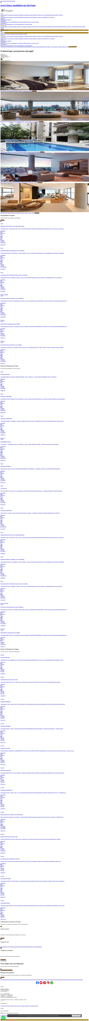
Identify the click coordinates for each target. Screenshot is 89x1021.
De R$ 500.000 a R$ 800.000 (26, 946)
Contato (2, 29)
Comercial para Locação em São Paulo (27, 979)
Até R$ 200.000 (4, 946)
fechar (2, 32)
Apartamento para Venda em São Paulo (10, 979)
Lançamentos (3, 23)
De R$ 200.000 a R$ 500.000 (13, 946)
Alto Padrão (3, 20)
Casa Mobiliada (47, 15)
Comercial (61, 15)
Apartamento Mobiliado (18, 15)
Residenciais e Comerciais (6, 19)
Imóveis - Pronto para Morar (26, 24)
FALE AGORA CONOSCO (7, 970)
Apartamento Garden (28, 15)
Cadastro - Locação (71, 26)
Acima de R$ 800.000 (37, 946)
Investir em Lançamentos (39, 26)
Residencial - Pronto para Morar (19, 22)
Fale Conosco (4, 1015)
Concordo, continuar (76, 1015)
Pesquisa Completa (11, 1)
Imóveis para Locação (15, 1005)
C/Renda (2, 18)
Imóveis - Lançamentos (5, 24)
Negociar (2, 938)
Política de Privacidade (55, 1015)
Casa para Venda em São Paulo (76, 979)
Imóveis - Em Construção (15, 24)
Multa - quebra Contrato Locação (61, 46)
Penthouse (34, 15)
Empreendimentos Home (62, 26)
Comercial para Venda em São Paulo (61, 979)
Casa (42, 15)
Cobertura (39, 15)
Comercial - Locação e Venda (32, 22)
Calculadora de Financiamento (27, 26)
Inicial (2, 1)
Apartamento (10, 15)
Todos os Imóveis (4, 15)
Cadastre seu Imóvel (8, 26)
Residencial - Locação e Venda (7, 22)
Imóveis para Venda (5, 1005)
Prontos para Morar (54, 15)
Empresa (5, 1)
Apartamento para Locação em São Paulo (44, 979)
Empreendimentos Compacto (50, 26)
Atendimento (3, 959)
